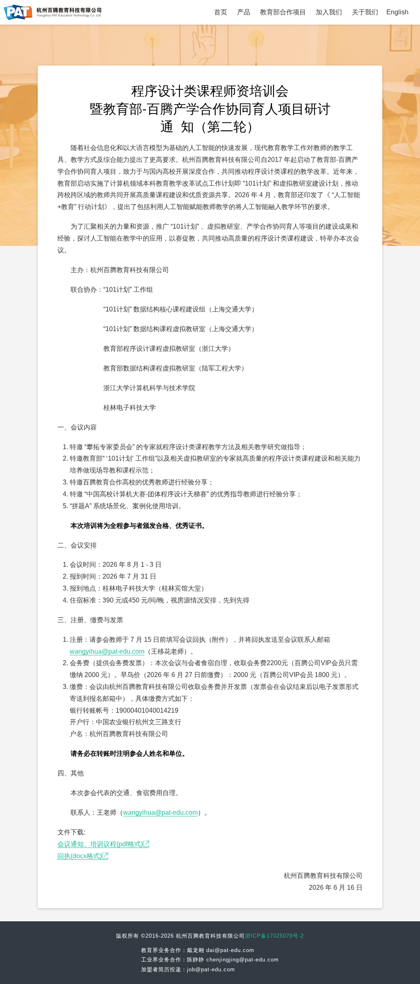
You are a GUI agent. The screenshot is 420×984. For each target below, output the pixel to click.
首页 (220, 12)
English (397, 12)
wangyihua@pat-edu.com (107, 651)
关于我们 (365, 12)
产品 (243, 12)
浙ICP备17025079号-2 (274, 936)
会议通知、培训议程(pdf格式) (100, 844)
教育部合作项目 (283, 12)
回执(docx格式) (79, 855)
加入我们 (329, 12)
